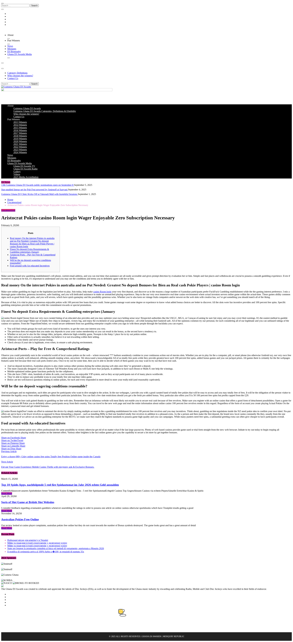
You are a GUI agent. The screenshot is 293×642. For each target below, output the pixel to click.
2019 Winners (20, 138)
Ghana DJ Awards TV (24, 166)
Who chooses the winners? (20, 75)
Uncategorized (8, 210)
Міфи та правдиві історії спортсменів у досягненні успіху (37, 543)
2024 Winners (20, 152)
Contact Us (12, 78)
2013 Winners (20, 122)
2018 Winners (20, 136)
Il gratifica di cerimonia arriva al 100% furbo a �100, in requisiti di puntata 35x (45, 551)
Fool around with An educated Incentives (30, 265)
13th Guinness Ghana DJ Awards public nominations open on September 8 (37, 185)
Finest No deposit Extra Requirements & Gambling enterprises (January (29, 250)
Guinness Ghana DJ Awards (27, 108)
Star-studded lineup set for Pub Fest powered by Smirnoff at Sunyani (34, 189)
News (10, 46)
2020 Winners (20, 141)
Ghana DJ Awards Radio (25, 169)
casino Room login (102, 291)
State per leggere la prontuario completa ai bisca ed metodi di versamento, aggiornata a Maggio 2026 (55, 548)
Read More (6, 493)
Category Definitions (17, 73)
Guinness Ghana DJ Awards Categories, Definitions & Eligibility (44, 111)
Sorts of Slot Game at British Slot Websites (27, 502)
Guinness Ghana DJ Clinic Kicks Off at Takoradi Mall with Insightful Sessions (39, 194)
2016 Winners (20, 130)
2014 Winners (20, 125)
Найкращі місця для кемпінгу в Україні (27, 540)
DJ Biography (14, 51)
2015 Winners (20, 127)
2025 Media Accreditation (25, 177)
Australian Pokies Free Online (20, 519)
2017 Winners (20, 133)
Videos (16, 174)
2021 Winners (20, 144)
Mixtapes (11, 48)
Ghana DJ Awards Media (19, 54)
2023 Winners (20, 149)
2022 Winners (20, 147)
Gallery (17, 171)
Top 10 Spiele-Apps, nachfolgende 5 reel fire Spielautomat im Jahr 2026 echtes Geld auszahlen (60, 484)
